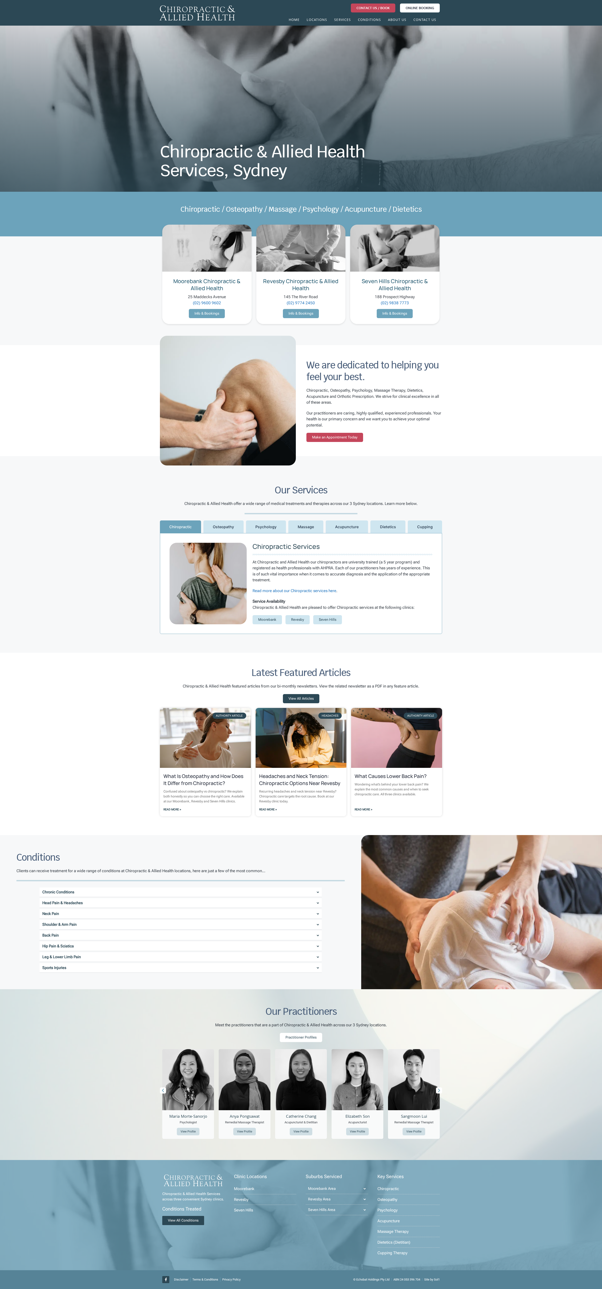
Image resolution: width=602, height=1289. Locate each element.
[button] (163, 1090)
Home (294, 20)
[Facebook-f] (165, 1279)
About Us (397, 20)
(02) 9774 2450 (301, 303)
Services (342, 20)
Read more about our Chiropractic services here (294, 590)
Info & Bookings (206, 313)
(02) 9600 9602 (207, 303)
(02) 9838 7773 (395, 303)
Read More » (172, 809)
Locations (317, 20)
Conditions (369, 20)
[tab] (180, 526)
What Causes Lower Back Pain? (391, 776)
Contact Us (424, 20)
